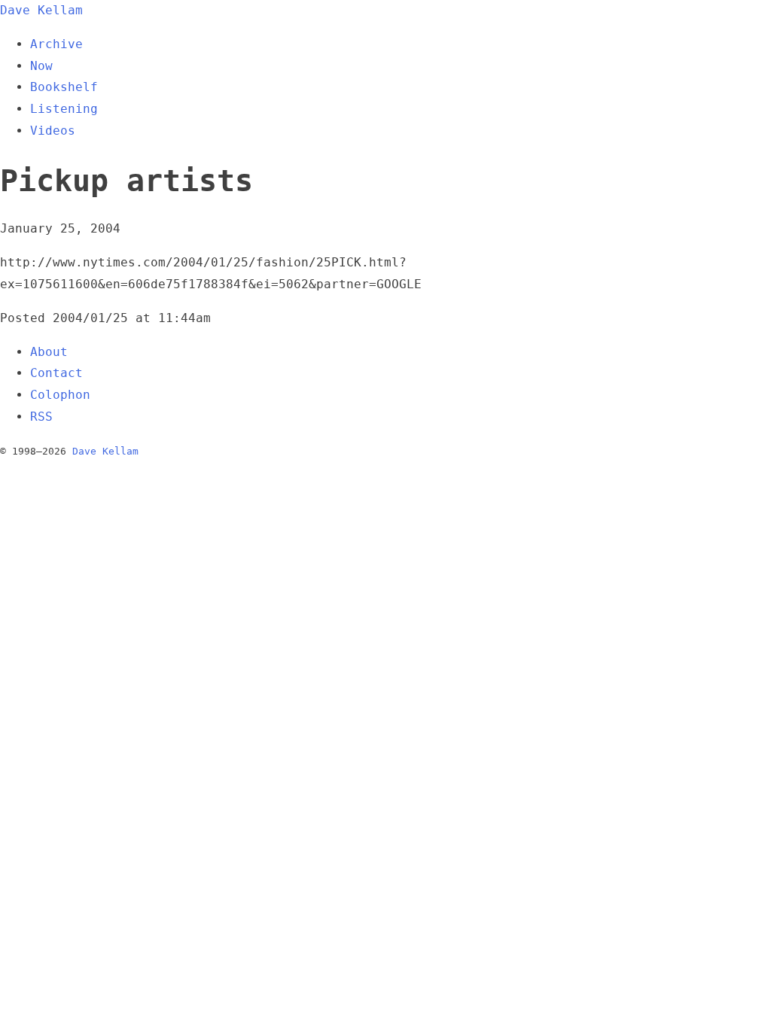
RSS (41, 416)
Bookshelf (64, 87)
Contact (56, 373)
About (49, 352)
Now (41, 66)
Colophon (60, 395)
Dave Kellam (41, 10)
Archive (56, 44)
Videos (52, 130)
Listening (64, 109)
